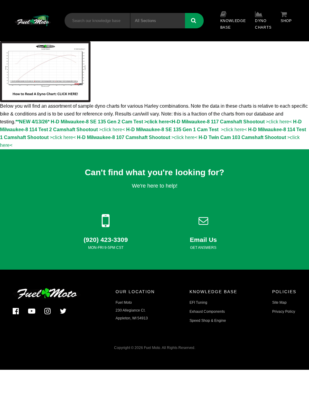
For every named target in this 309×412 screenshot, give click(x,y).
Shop (286, 21)
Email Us (203, 239)
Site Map (279, 302)
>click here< (232, 121)
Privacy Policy (283, 311)
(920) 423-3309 (106, 239)
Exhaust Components (207, 311)
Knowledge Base (233, 24)
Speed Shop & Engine (208, 321)
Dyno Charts (263, 24)
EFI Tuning (198, 302)
